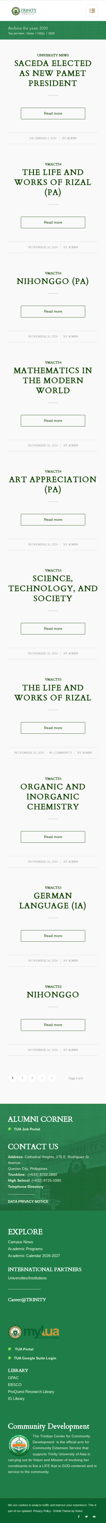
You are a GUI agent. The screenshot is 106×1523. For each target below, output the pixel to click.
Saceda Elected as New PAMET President (53, 73)
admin (72, 138)
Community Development (48, 1426)
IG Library (16, 1398)
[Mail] (94, 1516)
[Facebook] (79, 1516)
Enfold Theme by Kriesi (68, 1510)
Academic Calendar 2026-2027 (34, 1255)
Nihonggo (53, 995)
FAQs (41, 33)
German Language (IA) (53, 901)
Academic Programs (25, 1249)
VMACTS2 (53, 987)
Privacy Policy (41, 1510)
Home (30, 33)
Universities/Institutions (27, 1278)
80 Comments (60, 753)
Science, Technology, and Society (53, 588)
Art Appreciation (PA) (53, 484)
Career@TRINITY (27, 1300)
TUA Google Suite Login (35, 1358)
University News (53, 55)
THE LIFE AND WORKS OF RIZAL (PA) (53, 182)
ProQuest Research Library (31, 1391)
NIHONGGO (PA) (53, 281)
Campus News (20, 1242)
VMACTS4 (53, 164)
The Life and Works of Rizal (53, 693)
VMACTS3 (53, 571)
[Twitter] (86, 1516)
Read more (53, 113)
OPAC (13, 1378)
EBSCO (15, 1384)
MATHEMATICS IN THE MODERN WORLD (53, 380)
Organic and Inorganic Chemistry (53, 797)
